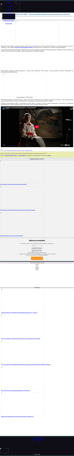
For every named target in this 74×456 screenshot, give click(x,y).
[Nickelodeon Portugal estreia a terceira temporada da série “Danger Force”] (22, 414)
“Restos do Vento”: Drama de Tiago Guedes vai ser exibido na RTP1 (13, 184)
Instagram (11, 155)
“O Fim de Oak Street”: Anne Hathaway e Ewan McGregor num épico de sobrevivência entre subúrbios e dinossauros (26, 364)
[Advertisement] (37, 61)
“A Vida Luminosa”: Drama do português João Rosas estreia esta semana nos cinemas (17, 210)
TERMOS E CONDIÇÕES (38, 438)
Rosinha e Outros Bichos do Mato (27, 150)
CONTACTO (38, 440)
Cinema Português (9, 150)
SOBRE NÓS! (38, 437)
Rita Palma (19, 150)
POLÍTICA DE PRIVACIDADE (38, 439)
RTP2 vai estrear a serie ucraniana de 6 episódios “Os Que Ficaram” (15, 390)
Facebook (7, 155)
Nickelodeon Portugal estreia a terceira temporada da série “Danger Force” (17, 416)
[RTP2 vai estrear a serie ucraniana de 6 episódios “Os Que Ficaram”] (22, 388)
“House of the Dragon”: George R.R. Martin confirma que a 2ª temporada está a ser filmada (20, 338)
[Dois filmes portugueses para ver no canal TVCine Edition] (21, 234)
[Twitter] (16, 1)
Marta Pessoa (15, 150)
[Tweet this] (1, 149)
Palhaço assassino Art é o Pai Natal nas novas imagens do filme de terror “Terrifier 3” (19, 312)
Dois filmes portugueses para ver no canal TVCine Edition (11, 235)
